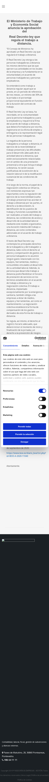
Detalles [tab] (25, 346)
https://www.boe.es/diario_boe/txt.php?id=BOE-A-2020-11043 (26, 454)
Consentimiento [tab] (10, 346)
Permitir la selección (24, 434)
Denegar (24, 442)
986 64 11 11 (10, 759)
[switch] (42, 399)
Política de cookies (25, 779)
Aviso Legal (25, 775)
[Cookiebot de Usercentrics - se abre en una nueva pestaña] (35, 338)
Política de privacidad (39, 775)
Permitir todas (24, 426)
